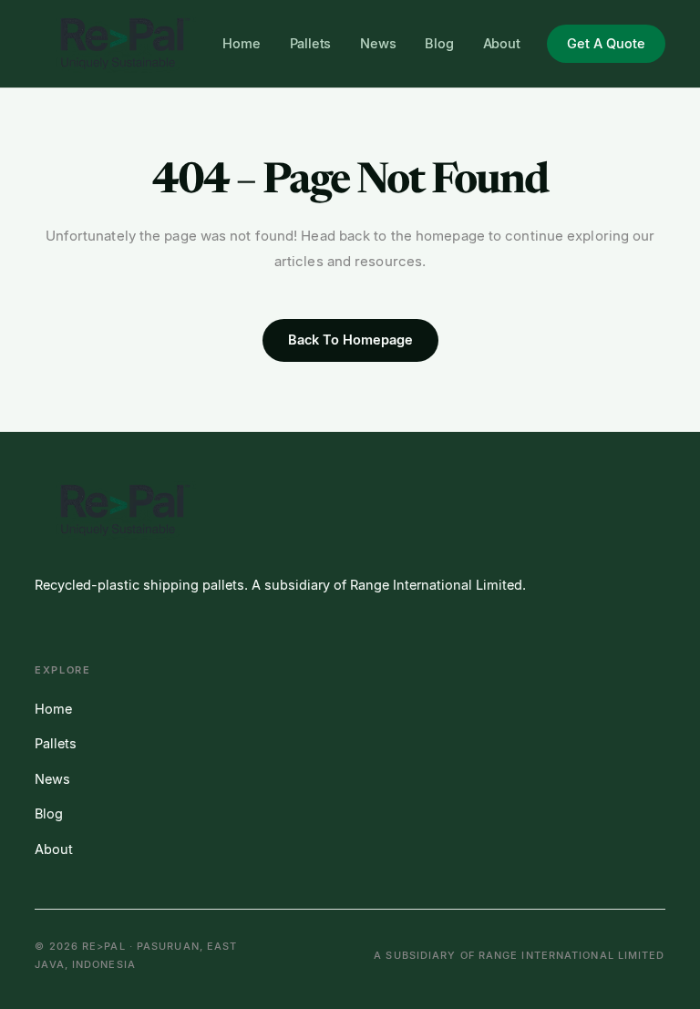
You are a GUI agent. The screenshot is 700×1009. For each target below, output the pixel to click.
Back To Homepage (350, 339)
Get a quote (606, 43)
